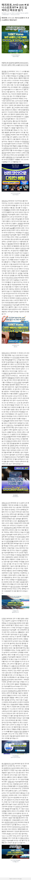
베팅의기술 (7, 373)
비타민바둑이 (7, 305)
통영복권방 (21, 521)
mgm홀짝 (12, 228)
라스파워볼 (7, 436)
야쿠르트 (23, 248)
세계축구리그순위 (9, 768)
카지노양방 (17, 382)
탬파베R (10, 244)
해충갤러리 (11, 378)
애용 (4, 123)
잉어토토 (21, 802)
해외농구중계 (21, 555)
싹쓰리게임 (12, 623)
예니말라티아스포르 (8, 763)
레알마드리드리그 (10, 457)
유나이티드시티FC (12, 278)
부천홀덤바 (7, 210)
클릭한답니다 (7, 98)
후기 (13, 107)
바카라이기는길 (16, 815)
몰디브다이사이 (22, 362)
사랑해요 (8, 135)
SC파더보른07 (21, 537)
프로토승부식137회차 (14, 691)
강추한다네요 (7, 148)
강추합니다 (22, 76)
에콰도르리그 (6, 353)
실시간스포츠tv (15, 586)
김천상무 (22, 394)
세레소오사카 (6, 503)
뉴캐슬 (20, 273)
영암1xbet (11, 782)
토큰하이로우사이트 (11, 822)
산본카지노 (9, 425)
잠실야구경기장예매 (20, 731)
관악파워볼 (9, 541)
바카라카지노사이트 (18, 827)
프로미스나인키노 (22, 298)
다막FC (4, 618)
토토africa (5, 201)
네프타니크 (18, 806)
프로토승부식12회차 (10, 528)
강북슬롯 (6, 421)
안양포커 (9, 441)
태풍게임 (4, 214)
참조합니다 (5, 71)
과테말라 (20, 223)
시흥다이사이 (15, 666)
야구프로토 (16, 357)
